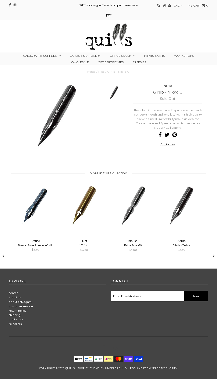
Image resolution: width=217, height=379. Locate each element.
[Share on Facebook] (160, 135)
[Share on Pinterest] (174, 135)
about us (15, 297)
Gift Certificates (111, 62)
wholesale (80, 62)
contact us (16, 319)
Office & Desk (120, 55)
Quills (70, 368)
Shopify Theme (88, 368)
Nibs (101, 71)
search (13, 293)
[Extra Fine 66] (133, 227)
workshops (184, 55)
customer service (21, 306)
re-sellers (15, 323)
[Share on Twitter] (167, 135)
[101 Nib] (84, 227)
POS (133, 368)
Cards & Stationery (85, 55)
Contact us (167, 144)
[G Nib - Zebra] (181, 227)
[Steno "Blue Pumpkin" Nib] (35, 227)
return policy (17, 310)
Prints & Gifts (154, 55)
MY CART (198, 5)
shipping (15, 315)
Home (91, 71)
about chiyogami (20, 301)
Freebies (139, 62)
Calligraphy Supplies (40, 55)
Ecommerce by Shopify (160, 368)
